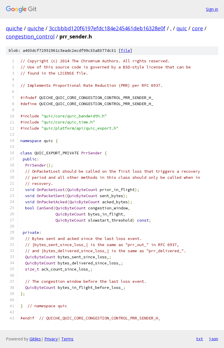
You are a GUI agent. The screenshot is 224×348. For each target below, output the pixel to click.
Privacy (51, 339)
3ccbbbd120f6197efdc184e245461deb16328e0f (107, 28)
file (125, 50)
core (197, 28)
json (213, 338)
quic (181, 28)
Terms (67, 339)
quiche (14, 28)
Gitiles (35, 339)
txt (199, 338)
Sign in (212, 9)
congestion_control (30, 36)
